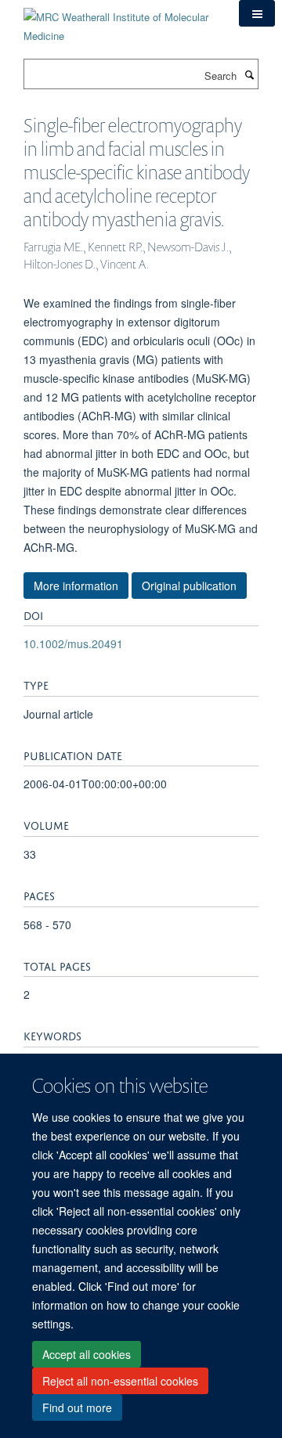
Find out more (77, 1407)
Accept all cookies (86, 1354)
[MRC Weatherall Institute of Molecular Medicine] (119, 20)
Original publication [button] (189, 585)
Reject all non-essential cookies (120, 1381)
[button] (257, 13)
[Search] (249, 74)
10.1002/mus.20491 (73, 643)
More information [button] (76, 585)
